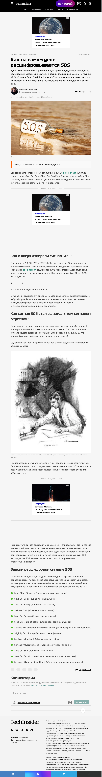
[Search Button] (84, 3)
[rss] (12, 730)
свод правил (29, 270)
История (24, 97)
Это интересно (16, 55)
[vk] (17, 730)
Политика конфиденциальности (24, 740)
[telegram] (22, 730)
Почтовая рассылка (79, 3)
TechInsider (23, 3)
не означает (69, 173)
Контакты (14, 743)
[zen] (27, 730)
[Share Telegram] (64, 774)
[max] (31, 730)
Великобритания (47, 97)
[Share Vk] (12, 774)
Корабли (31, 97)
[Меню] (12, 3)
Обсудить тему (84, 91)
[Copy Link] (89, 774)
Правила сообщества (19, 737)
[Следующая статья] (51, 710)
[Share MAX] (38, 774)
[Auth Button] (90, 3)
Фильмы (38, 97)
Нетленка (18, 97)
